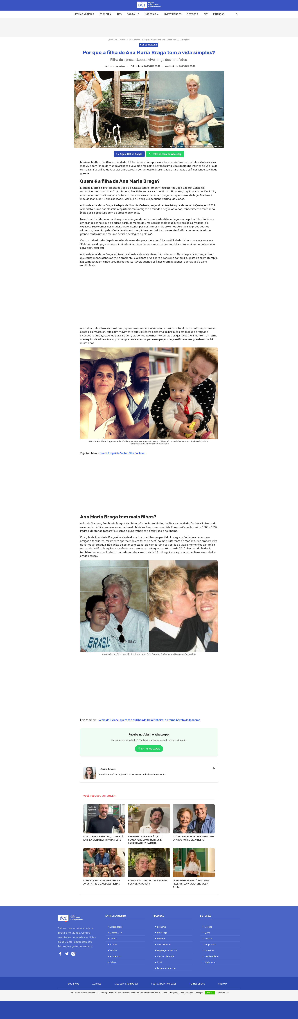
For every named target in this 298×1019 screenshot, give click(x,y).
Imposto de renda (165, 956)
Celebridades (134, 40)
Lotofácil (208, 938)
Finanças (218, 14)
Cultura (113, 938)
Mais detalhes (223, 993)
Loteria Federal (211, 956)
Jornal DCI (112, 40)
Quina (207, 932)
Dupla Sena (210, 962)
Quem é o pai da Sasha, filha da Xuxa (121, 453)
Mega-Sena (210, 944)
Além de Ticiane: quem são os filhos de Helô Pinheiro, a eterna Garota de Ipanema (149, 720)
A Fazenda (115, 956)
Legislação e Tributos (167, 950)
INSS (119, 14)
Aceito (209, 993)
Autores (96, 984)
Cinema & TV (116, 932)
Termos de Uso (197, 984)
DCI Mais (122, 40)
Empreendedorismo (166, 968)
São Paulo (133, 14)
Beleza (113, 962)
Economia (105, 14)
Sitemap (222, 984)
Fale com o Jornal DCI (126, 984)
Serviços (192, 14)
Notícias (113, 950)
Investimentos (172, 14)
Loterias (150, 14)
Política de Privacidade (163, 984)
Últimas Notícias (84, 14)
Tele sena (209, 950)
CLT (205, 14)
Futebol (113, 944)
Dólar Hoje (162, 932)
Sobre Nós (73, 984)
